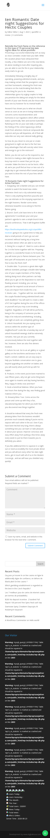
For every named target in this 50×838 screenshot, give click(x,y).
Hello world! (34, 620)
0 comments (17, 35)
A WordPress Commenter (15, 620)
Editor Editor (12, 32)
